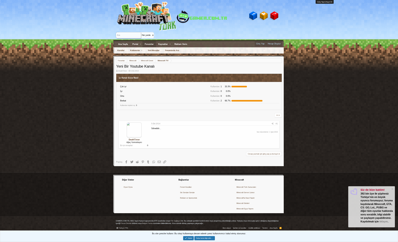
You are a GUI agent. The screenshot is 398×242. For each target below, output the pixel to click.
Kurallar (121, 50)
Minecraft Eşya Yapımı (244, 209)
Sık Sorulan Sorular (187, 192)
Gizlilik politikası (254, 228)
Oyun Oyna (128, 187)
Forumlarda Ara (172, 50)
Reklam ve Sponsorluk (188, 198)
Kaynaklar (163, 44)
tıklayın (383, 221)
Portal (135, 44)
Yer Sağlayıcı (176, 221)
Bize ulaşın (227, 228)
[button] (141, 44)
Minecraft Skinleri (242, 203)
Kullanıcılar (135, 50)
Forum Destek (126, 223)
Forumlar (149, 44)
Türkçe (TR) (123, 228)
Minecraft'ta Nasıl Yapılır (245, 198)
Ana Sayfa (123, 44)
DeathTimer (122, 71)
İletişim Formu (147, 223)
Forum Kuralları (186, 187)
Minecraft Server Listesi (245, 192)
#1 (277, 124)
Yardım (265, 228)
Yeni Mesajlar (154, 50)
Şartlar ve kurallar (239, 228)
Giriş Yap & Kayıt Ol (324, 2)
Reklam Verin (180, 44)
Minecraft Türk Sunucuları (246, 187)
